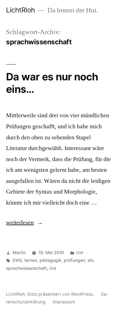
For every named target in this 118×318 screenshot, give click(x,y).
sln (90, 260)
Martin (19, 252)
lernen (30, 260)
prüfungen (74, 260)
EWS (17, 260)
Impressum (64, 302)
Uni (79, 252)
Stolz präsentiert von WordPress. (61, 294)
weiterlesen (20, 222)
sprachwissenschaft (26, 268)
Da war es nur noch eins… (52, 82)
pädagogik (50, 260)
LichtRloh (20, 10)
